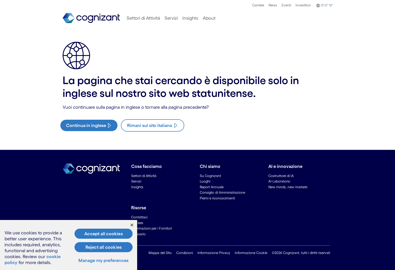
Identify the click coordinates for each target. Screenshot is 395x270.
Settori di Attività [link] (143, 176)
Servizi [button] (171, 18)
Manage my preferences (103, 260)
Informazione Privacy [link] (214, 253)
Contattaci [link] (139, 217)
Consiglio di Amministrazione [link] (222, 192)
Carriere (258, 5)
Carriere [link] (137, 223)
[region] (68, 245)
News (273, 5)
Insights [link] (137, 187)
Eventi (286, 5)
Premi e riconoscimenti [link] (217, 198)
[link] (91, 18)
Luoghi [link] (205, 181)
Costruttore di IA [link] (281, 176)
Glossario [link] (138, 234)
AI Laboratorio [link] (279, 181)
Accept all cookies (103, 233)
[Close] (132, 225)
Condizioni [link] (184, 253)
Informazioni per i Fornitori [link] (151, 228)
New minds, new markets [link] (287, 187)
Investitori (303, 5)
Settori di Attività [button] (143, 18)
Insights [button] (190, 18)
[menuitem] (258, 5)
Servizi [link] (136, 181)
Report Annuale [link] (212, 187)
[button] (323, 5)
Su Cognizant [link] (210, 176)
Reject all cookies (103, 247)
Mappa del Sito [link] (160, 253)
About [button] (209, 18)
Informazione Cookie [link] (251, 253)
